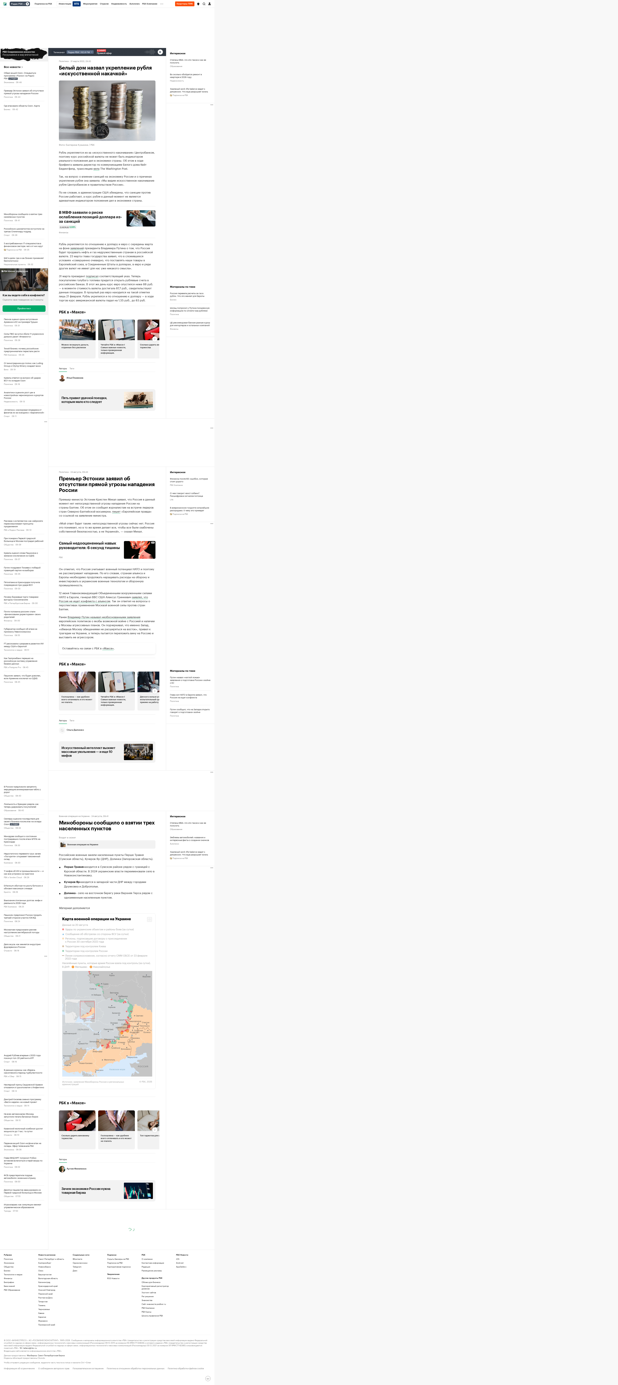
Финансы (8, 620)
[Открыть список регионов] (198, 4)
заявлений (77, 248)
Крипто (7, 891)
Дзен (75, 1270)
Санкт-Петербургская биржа (51, 1355)
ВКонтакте (77, 1259)
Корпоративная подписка (119, 1266)
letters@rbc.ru (30, 1347)
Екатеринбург (44, 1262)
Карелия (42, 1316)
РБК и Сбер (9, 1076)
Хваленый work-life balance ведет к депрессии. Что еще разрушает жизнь (189, 90)
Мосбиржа (32, 1355)
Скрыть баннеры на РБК (118, 1259)
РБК (61, 557)
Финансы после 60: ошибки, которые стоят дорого (189, 480)
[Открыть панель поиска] (204, 4)
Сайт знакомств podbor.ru (154, 1304)
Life (171, 499)
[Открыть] (24, 4)
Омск (40, 1270)
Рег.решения (148, 1296)
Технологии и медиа (13, 649)
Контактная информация (153, 1262)
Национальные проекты (15, 264)
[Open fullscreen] (149, 919)
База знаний (9, 1286)
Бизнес (7, 109)
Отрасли (8, 950)
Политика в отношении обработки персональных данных (135, 1368)
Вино (6, 369)
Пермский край (45, 1293)
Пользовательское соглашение (88, 1368)
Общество (9, 544)
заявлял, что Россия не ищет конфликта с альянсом (103, 599)
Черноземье (44, 1309)
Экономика (9, 82)
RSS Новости (113, 1278)
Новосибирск (44, 1266)
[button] (198, 4)
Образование (10, 810)
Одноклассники (80, 1262)
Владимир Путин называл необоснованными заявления (104, 617)
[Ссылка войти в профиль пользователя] (209, 3)
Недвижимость (11, 401)
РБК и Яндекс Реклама (14, 529)
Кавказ (41, 1313)
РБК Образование (12, 1289)
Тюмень (41, 1305)
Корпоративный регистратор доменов (155, 1287)
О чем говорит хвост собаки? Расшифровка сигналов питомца (186, 494)
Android (179, 1262)
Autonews (174, 843)
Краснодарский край (48, 1286)
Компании (8, 862)
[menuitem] (43, 4)
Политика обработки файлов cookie (186, 1368)
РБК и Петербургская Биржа (17, 602)
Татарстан (43, 1301)
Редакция (146, 1266)
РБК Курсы (146, 1311)
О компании (147, 1259)
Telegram (77, 1266)
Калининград (44, 1282)
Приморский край (46, 1324)
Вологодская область (48, 1278)
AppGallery (181, 1266)
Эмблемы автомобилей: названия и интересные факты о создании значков (189, 838)
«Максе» (108, 648)
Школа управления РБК (152, 1315)
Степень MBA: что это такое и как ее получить (188, 61)
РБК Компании (10, 354)
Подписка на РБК (115, 1262)
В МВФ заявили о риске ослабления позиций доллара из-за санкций (90, 217)
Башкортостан (45, 1274)
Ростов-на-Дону (45, 1297)
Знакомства (147, 1300)
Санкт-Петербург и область (51, 1259)
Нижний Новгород (46, 1289)
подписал (92, 276)
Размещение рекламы (152, 1270)
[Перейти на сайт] (24, 54)
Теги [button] (72, 368)
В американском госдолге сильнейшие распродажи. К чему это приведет (189, 509)
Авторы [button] (63, 368)
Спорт (7, 234)
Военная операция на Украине (74, 815)
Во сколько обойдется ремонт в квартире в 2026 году (186, 75)
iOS (177, 1259)
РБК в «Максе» (72, 312)
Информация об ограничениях (19, 1368)
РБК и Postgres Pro (12, 667)
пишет (116, 511)
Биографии (9, 1282)
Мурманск (43, 1320)
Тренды (7, 1210)
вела (96, 168)
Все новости (12, 67)
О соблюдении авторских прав (53, 1368)
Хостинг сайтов (149, 1292)
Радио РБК (17, 4)
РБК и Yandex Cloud (13, 877)
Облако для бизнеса (151, 1282)
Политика (8, 96)
